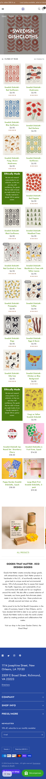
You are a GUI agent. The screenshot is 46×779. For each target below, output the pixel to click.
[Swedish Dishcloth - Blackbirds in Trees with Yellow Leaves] (33, 252)
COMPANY (8, 697)
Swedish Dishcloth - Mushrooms (33, 88)
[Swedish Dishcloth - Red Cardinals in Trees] (12, 252)
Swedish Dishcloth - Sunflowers (33, 159)
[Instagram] (16, 655)
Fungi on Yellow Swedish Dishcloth (34, 415)
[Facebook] (4, 655)
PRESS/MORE (10, 713)
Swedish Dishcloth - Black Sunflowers (12, 232)
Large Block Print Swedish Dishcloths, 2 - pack (34, 485)
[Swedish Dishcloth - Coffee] (33, 290)
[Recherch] (39, 9)
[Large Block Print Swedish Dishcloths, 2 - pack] (33, 468)
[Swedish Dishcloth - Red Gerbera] (33, 110)
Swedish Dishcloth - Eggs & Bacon (33, 339)
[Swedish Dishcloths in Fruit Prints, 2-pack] (33, 433)
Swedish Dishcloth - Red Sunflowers (12, 88)
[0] (42, 9)
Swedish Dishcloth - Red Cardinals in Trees (12, 267)
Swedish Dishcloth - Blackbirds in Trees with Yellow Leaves (34, 268)
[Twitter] (10, 655)
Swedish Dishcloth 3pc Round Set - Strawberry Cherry (12, 449)
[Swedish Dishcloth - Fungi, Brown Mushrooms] (12, 144)
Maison (4, 16)
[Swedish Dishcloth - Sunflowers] (33, 144)
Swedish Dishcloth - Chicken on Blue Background (33, 376)
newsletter (32, 728)
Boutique (11, 16)
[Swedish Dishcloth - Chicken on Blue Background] (33, 360)
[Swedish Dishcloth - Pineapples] (12, 290)
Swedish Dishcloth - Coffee (33, 304)
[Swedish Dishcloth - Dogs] (12, 325)
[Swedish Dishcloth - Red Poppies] (33, 182)
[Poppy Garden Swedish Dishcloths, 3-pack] (12, 468)
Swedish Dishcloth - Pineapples (12, 304)
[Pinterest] (21, 655)
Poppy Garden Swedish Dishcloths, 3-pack (12, 483)
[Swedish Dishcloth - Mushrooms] (33, 74)
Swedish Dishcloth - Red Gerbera (33, 127)
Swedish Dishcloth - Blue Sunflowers (12, 123)
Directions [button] (6, 685)
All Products (23, 552)
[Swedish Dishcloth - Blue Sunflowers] (12, 108)
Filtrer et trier (11, 59)
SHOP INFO (9, 705)
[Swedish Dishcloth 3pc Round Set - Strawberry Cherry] (12, 433)
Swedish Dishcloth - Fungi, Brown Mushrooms (12, 161)
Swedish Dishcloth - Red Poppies (33, 197)
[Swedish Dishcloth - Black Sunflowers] (12, 217)
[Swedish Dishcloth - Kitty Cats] (12, 360)
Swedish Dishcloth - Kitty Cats (12, 374)
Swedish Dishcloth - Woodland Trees (33, 232)
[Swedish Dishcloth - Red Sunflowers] (12, 74)
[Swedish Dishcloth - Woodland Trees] (33, 217)
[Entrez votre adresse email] (42, 735)
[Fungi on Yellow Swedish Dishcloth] (33, 399)
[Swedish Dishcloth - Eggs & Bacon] (33, 325)
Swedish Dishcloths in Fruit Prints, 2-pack (33, 448)
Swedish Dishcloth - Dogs (12, 339)
